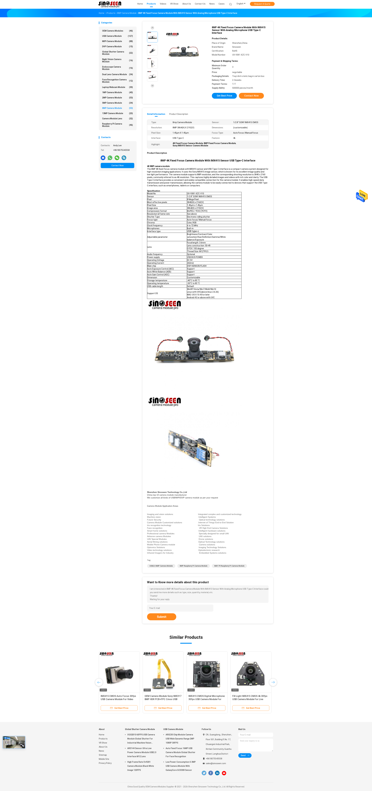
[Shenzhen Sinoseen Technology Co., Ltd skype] (124, 157)
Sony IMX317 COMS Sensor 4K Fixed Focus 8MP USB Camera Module (117, 699)
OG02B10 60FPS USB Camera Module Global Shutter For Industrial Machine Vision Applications (141, 739)
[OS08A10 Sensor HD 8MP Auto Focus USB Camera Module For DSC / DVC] (207, 672)
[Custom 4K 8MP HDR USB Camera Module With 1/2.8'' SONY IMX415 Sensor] (163, 672)
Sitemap (103, 755)
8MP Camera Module (117, 108)
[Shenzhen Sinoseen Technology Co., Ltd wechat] (117, 157)
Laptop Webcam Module (117, 87)
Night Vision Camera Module (117, 60)
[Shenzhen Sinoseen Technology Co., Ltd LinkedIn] (217, 773)
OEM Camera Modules (117, 31)
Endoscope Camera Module (117, 68)
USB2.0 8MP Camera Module (161, 566)
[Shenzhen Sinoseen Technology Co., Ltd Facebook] (210, 773)
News (101, 751)
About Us (103, 747)
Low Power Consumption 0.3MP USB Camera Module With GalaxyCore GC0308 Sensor (181, 766)
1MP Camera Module (117, 92)
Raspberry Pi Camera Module (117, 125)
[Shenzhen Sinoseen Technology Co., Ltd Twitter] (204, 773)
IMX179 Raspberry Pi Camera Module (229, 566)
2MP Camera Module (117, 97)
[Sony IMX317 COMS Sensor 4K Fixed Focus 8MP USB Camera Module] (119, 672)
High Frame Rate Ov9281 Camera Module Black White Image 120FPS (140, 766)
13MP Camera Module (117, 113)
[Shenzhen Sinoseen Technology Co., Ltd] (110, 4)
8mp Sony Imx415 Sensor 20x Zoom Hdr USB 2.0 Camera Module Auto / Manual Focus (250, 699)
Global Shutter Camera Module (117, 53)
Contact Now (117, 165)
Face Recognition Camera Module (117, 80)
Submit (161, 617)
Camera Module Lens (117, 118)
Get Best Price (224, 95)
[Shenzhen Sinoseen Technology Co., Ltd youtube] (224, 773)
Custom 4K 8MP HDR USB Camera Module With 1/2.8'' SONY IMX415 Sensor (163, 699)
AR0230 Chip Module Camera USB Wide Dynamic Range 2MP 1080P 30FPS (180, 738)
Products (103, 739)
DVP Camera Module (117, 46)
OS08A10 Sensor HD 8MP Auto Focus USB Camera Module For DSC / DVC (205, 699)
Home (101, 734)
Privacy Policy (105, 763)
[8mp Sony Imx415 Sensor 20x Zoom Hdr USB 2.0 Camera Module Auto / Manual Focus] (251, 672)
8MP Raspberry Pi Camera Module (193, 566)
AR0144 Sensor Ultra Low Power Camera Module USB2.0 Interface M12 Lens (141, 752)
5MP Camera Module (117, 103)
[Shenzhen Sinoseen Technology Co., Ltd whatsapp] (110, 157)
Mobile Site (104, 759)
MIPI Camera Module (117, 41)
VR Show (103, 743)
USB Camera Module (117, 36)
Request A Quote (262, 4)
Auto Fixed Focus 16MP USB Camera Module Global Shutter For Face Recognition (180, 752)
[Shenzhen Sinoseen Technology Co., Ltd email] (103, 157)
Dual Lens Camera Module (117, 74)
